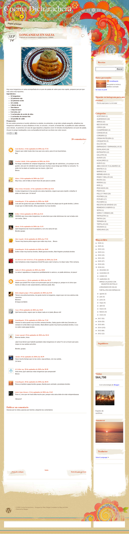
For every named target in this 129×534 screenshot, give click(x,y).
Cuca (17, 310)
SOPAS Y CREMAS (103, 213)
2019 (100, 264)
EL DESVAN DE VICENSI (24, 260)
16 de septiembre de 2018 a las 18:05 (36, 249)
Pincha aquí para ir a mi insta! (107, 103)
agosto (102, 294)
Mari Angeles (19, 239)
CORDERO (101, 136)
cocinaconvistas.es (21, 280)
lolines (17, 178)
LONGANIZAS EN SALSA (108, 287)
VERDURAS (101, 230)
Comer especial (20, 335)
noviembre (103, 273)
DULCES (100, 144)
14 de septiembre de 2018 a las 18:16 (38, 161)
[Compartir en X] (13, 133)
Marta (17, 226)
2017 (100, 318)
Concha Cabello (20, 161)
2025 (100, 246)
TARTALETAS (101, 216)
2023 (100, 252)
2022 (100, 255)
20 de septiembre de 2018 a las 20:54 (36, 382)
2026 (100, 243)
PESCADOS (101, 188)
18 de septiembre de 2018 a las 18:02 (33, 270)
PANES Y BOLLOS (103, 177)
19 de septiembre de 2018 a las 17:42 (36, 320)
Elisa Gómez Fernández (22, 189)
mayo (102, 303)
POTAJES (100, 199)
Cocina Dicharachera (37, 8)
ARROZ (99, 122)
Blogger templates (51, 507)
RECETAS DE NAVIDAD (105, 205)
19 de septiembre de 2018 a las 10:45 (31, 310)
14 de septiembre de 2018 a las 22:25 (32, 178)
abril (101, 306)
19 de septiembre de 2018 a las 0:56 (40, 293)
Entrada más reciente (78, 472)
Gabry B (18, 270)
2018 (100, 267)
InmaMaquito (19, 201)
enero (102, 315)
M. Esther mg (19, 369)
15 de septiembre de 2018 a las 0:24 (42, 189)
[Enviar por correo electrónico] (7, 133)
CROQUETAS (101, 141)
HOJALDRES (101, 160)
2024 (100, 249)
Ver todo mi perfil (101, 90)
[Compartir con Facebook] (16, 133)
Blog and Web (63, 507)
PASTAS (99, 180)
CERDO (50, 37)
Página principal (14, 23)
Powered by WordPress (8, 510)
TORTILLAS (101, 224)
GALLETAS (100, 155)
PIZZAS (99, 191)
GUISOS (100, 158)
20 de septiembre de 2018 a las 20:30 (36, 369)
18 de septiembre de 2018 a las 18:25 (39, 280)
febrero (102, 312)
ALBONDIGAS (102, 119)
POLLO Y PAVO (102, 194)
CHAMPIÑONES (102, 130)
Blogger (116, 385)
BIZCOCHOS (101, 124)
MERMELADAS (102, 174)
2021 (100, 258)
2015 (100, 324)
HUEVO (99, 163)
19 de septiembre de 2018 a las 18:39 (32, 357)
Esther (17, 214)
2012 (100, 334)
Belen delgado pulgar (21, 293)
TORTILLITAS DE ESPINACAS (109, 290)
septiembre (104, 279)
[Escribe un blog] (10, 133)
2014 (100, 327)
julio (101, 297)
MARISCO (100, 171)
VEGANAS (100, 227)
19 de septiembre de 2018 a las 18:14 (37, 335)
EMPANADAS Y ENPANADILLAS (108, 147)
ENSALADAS (101, 149)
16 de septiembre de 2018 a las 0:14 (31, 214)
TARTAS (99, 218)
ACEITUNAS (101, 116)
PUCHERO (100, 202)
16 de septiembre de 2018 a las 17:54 (36, 239)
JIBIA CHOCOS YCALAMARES (107, 166)
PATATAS (100, 183)
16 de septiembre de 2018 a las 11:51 (31, 226)
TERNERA (100, 221)
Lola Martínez (19, 149)
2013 (100, 330)
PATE (98, 185)
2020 (100, 261)
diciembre (103, 270)
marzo (102, 309)
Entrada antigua (18, 472)
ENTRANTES (101, 152)
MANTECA (100, 169)
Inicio (46, 470)
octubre (102, 276)
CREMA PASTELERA (104, 138)
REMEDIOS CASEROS (105, 207)
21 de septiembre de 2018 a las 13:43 (41, 392)
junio (101, 300)
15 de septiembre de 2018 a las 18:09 (36, 201)
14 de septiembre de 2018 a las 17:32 (36, 149)
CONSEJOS (101, 133)
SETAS (99, 210)
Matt (44, 507)
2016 (100, 321)
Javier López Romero (21, 392)
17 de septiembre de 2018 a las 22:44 (45, 260)
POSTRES (100, 196)
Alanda (17, 357)
